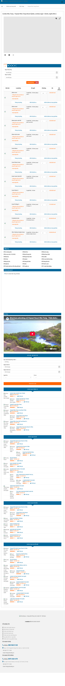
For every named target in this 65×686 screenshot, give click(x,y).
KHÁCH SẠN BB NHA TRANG (22, 398)
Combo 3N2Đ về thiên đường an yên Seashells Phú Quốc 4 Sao (19, 565)
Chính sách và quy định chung (10, 639)
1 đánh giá (20, 444)
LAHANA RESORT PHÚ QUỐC (22, 593)
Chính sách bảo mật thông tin (10, 635)
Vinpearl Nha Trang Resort (22, 415)
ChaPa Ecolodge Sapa (15, 523)
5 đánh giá (20, 532)
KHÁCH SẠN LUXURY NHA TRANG (17, 393)
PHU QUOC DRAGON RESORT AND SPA (24, 491)
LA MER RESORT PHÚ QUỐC (29, 480)
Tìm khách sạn (32, 383)
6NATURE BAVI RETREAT (15, 529)
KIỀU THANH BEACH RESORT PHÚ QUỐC (25, 474)
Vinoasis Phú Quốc (20, 570)
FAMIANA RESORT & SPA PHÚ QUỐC (18, 587)
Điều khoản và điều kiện (9, 629)
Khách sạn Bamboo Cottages (16, 518)
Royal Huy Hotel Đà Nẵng (28, 452)
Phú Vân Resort (13, 457)
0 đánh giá (20, 396)
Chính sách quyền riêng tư (9, 627)
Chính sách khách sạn (8, 631)
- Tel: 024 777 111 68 (6, 650)
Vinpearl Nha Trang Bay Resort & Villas (24, 426)
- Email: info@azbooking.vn (8, 652)
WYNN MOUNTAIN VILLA (15, 535)
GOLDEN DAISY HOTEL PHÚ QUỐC (17, 469)
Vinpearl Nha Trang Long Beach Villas (18, 410)
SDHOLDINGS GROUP (35, 621)
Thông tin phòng (18, 102)
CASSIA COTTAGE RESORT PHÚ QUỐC (18, 576)
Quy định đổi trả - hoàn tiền (10, 637)
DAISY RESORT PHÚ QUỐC (15, 463)
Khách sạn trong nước (11, 6)
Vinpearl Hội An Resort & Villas (23, 446)
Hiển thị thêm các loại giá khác (50, 102)
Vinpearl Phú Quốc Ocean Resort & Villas (18, 440)
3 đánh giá (27, 494)
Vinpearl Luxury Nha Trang (15, 404)
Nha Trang (22, 6)
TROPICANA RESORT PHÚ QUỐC (17, 485)
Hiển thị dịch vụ (33, 102)
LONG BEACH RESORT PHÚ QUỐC (17, 598)
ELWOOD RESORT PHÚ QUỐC (22, 582)
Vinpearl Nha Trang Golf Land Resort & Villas (19, 421)
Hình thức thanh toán (8, 633)
